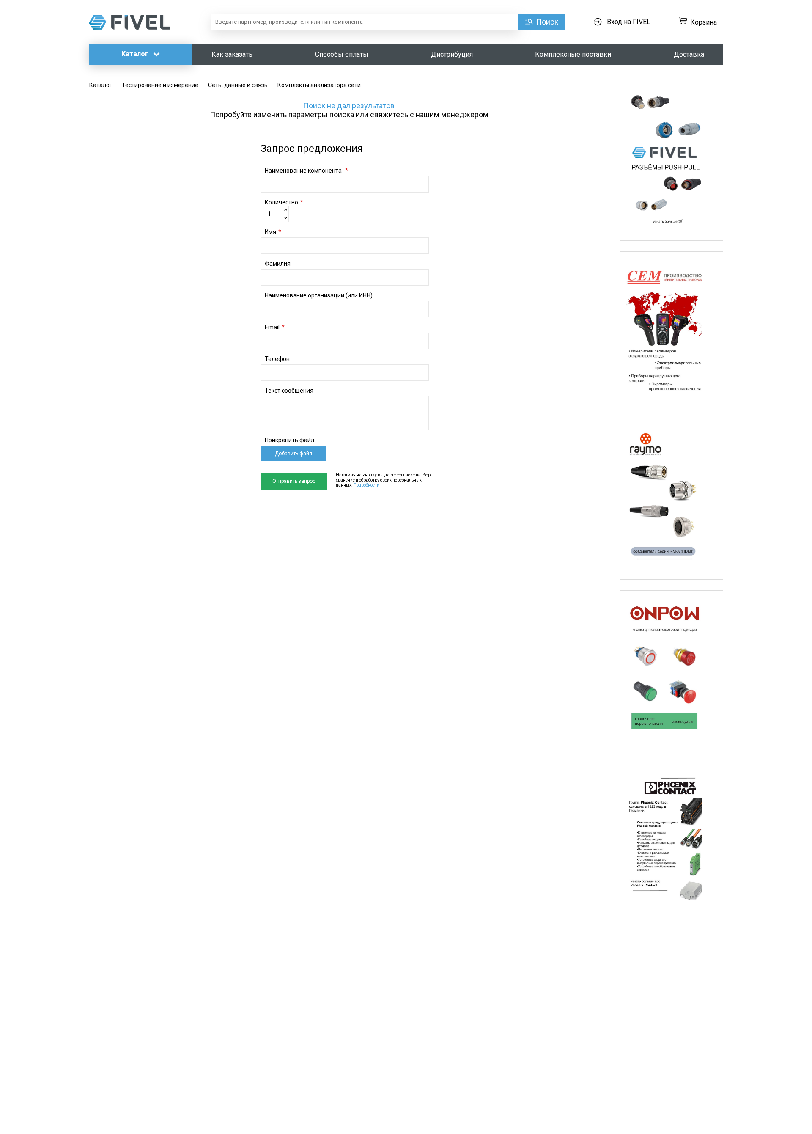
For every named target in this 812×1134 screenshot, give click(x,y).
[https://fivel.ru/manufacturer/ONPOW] (671, 669)
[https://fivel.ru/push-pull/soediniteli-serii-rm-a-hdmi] (671, 500)
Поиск (547, 21)
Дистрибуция (452, 54)
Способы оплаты (341, 54)
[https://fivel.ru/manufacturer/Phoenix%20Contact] (671, 839)
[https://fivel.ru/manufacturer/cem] (671, 330)
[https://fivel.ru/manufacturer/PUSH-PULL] (671, 161)
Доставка (689, 54)
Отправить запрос (293, 481)
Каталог (135, 54)
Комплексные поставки (573, 54)
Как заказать (231, 54)
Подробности (366, 485)
